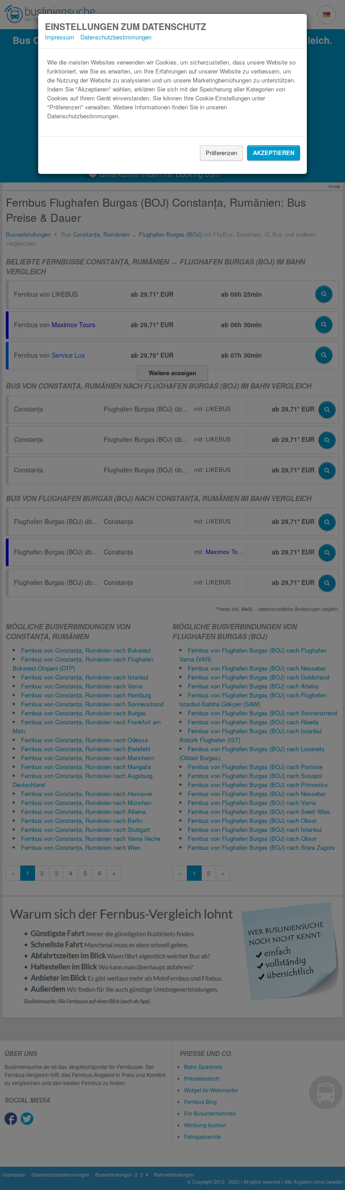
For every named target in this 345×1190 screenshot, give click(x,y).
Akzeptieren (273, 152)
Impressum (59, 37)
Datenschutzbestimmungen (115, 37)
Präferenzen (221, 152)
